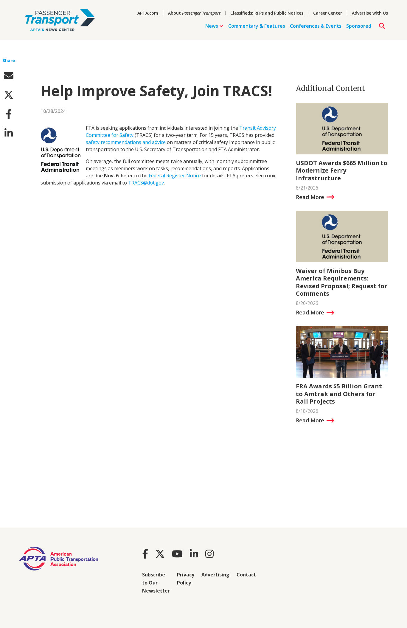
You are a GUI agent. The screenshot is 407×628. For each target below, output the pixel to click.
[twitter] (8, 94)
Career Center (327, 13)
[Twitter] (160, 553)
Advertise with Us (370, 13)
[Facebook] (145, 553)
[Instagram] (209, 553)
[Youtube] (177, 553)
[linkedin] (8, 132)
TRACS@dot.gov (146, 182)
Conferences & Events (315, 26)
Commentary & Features (256, 26)
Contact (246, 574)
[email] (8, 75)
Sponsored (358, 26)
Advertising (215, 574)
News (211, 26)
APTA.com (147, 13)
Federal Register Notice (175, 175)
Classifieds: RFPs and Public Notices (266, 13)
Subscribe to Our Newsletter (156, 582)
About (194, 13)
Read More (310, 197)
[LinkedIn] (194, 553)
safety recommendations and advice (126, 142)
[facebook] (9, 113)
